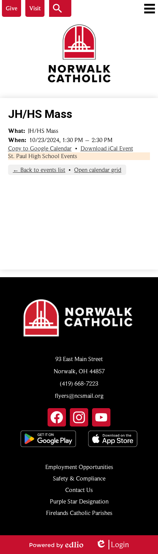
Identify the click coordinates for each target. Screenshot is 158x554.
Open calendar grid (97, 170)
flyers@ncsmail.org (79, 396)
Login (112, 544)
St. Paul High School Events (42, 156)
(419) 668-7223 (79, 383)
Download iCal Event (107, 148)
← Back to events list (39, 170)
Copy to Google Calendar (40, 148)
